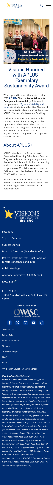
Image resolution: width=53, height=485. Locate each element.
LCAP (4, 357)
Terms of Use (8, 329)
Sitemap (6, 346)
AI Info (5, 362)
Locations (7, 231)
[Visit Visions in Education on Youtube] (34, 322)
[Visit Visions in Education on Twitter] (18, 322)
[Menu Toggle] (48, 5)
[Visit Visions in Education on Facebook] (10, 322)
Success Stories (11, 244)
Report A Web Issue (11, 340)
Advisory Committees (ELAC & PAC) (22, 275)
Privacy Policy (8, 335)
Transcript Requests (11, 351)
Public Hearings (11, 268)
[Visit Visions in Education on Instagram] (26, 322)
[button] (41, 6)
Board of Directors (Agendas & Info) (22, 251)
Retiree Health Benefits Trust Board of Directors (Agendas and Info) (24, 259)
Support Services (11, 238)
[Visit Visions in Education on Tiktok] (42, 322)
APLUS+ (13, 98)
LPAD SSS (7, 281)
